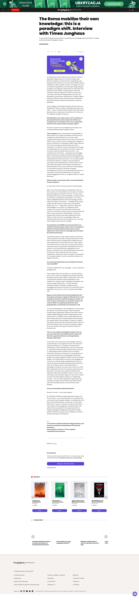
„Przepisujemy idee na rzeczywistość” (24, 571)
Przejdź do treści (7, 4)
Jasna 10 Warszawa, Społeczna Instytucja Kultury (27, 584)
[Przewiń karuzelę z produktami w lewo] (33, 497)
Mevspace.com (71, 591)
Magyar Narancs (75, 423)
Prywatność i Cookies (78, 578)
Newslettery (50, 578)
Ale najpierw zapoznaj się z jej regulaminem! (70, 457)
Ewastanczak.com (82, 591)
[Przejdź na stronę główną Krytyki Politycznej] (24, 563)
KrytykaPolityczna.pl (19, 575)
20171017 (54, 443)
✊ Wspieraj (76, 584)
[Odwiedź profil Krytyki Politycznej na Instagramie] (24, 591)
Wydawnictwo (17, 578)
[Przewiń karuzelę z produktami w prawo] (106, 497)
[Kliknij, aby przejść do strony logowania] (129, 10)
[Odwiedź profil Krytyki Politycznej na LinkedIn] (32, 591)
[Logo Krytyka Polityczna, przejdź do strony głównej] (69, 10)
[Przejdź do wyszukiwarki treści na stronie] (8, 10)
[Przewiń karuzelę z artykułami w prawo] (106, 536)
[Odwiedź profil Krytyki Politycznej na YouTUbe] (30, 591)
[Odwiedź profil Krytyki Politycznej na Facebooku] (21, 591)
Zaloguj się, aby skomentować (65, 463)
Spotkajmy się (51, 584)
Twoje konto (76, 581)
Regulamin (75, 575)
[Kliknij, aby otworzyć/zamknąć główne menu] (3, 10)
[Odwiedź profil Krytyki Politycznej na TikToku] (27, 591)
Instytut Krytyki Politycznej (21, 581)
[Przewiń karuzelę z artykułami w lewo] (33, 536)
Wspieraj (16, 10)
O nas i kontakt (51, 581)
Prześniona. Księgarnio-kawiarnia (56, 575)
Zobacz (39, 510)
